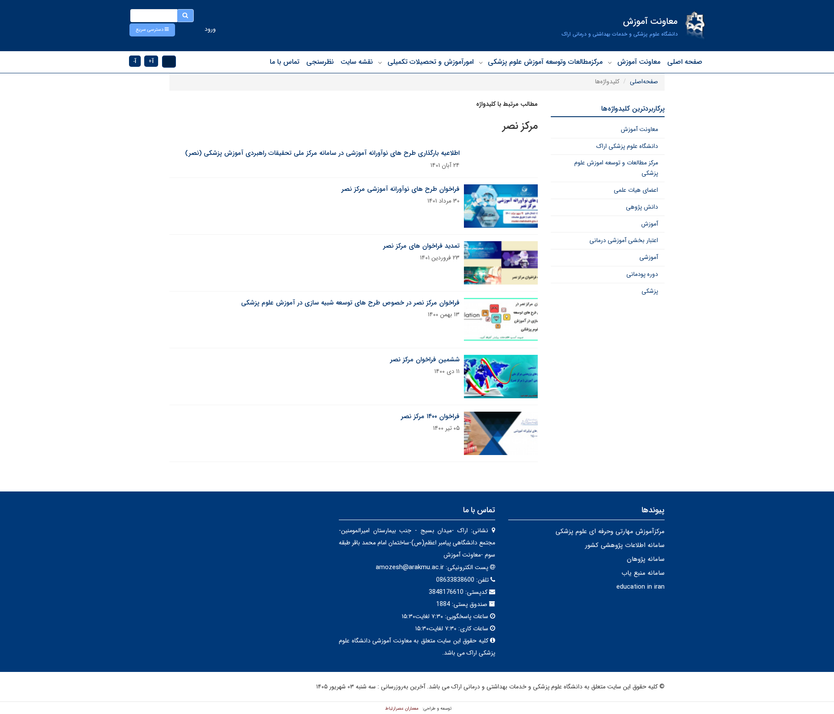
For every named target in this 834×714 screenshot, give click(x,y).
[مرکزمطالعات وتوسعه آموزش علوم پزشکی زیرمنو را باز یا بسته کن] (481, 62)
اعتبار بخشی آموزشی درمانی (623, 240)
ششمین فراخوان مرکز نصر (425, 359)
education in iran (640, 587)
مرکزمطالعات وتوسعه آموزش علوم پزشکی (545, 61)
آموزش (649, 224)
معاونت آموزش (638, 61)
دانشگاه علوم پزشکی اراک (627, 146)
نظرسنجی (320, 61)
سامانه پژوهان (646, 559)
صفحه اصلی (684, 61)
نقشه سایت (357, 61)
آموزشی (648, 257)
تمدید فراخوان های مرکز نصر (421, 246)
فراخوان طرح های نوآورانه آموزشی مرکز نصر (400, 189)
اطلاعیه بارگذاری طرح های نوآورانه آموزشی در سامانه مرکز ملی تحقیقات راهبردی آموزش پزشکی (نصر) (322, 153)
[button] (152, 29)
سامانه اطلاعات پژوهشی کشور (625, 545)
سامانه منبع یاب (643, 573)
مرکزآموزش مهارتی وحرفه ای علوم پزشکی (610, 531)
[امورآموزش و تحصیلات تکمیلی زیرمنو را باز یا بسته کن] (380, 62)
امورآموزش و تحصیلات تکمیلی (430, 61)
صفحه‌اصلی (644, 81)
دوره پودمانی (642, 274)
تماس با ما (284, 61)
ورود (210, 29)
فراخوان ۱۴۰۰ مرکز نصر (430, 416)
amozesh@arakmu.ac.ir (410, 567)
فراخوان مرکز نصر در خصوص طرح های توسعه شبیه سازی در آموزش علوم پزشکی (350, 303)
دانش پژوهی (642, 207)
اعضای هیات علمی (636, 190)
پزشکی (650, 291)
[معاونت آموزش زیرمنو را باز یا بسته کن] (610, 62)
